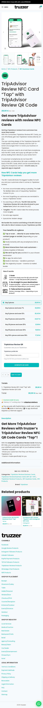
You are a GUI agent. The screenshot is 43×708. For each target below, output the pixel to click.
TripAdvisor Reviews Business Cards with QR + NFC (19, 477)
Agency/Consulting (8, 641)
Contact (4, 691)
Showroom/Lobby (8, 584)
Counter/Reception (8, 602)
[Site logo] (21, 7)
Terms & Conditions (8, 667)
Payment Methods (8, 670)
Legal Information (8, 684)
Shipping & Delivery (8, 677)
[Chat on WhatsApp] (38, 703)
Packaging (5, 616)
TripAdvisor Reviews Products (12, 479)
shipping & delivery (31, 402)
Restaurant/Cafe (7, 634)
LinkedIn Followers (8, 555)
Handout (5, 612)
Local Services (6, 624)
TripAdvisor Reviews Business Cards (23, 474)
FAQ (3, 688)
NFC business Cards (27, 69)
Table (3, 588)
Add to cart (16, 375)
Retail (3, 638)
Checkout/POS (7, 598)
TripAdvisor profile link (11, 351)
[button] (4, 32)
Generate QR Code (21, 365)
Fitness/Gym (6, 655)
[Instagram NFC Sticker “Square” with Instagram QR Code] (32, 506)
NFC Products (12, 69)
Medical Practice (7, 627)
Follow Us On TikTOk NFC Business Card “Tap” (10, 518)
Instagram (26, 523)
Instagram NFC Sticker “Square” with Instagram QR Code (31, 519)
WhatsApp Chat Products (10, 569)
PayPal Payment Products (10, 559)
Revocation (5, 681)
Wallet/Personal (7, 591)
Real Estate (5, 631)
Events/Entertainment (9, 652)
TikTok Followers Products (10, 562)
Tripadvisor (24, 484)
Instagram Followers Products (12, 552)
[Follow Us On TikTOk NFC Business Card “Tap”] (11, 506)
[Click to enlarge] (5, 48)
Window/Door (6, 595)
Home (4, 69)
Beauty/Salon (6, 645)
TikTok (4, 521)
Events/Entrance (7, 609)
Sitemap (4, 695)
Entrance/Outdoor (8, 605)
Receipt (4, 581)
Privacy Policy (6, 674)
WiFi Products (6, 573)
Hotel (3, 658)
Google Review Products (10, 548)
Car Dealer (5, 648)
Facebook (5, 545)
